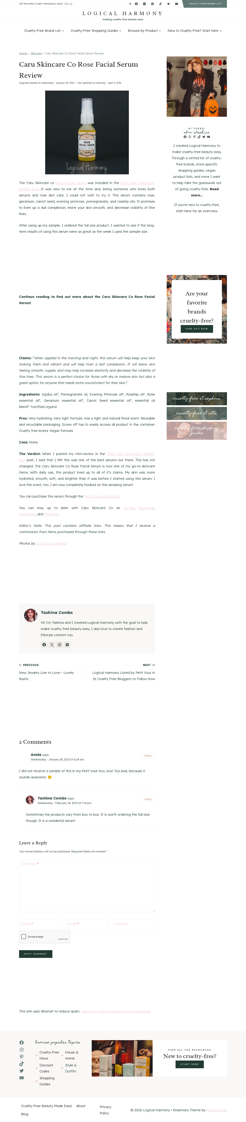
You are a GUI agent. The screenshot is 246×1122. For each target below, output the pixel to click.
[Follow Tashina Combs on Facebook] (44, 644)
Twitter (128, 508)
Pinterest (51, 514)
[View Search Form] (130, 4)
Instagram (27, 514)
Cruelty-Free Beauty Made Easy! (46, 1106)
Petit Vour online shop (101, 496)
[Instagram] (144, 4)
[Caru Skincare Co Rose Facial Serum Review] (87, 132)
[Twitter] (168, 4)
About (81, 1106)
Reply (148, 755)
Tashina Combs (51, 798)
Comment (29, 864)
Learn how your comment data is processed (115, 1011)
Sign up (68, 3)
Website (121, 924)
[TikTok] (160, 4)
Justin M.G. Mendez (51, 543)
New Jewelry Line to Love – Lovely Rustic (46, 672)
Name (27, 924)
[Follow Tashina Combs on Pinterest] (67, 644)
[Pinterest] (152, 4)
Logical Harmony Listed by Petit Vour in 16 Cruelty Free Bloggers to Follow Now (123, 672)
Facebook (146, 508)
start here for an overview (196, 211)
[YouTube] (176, 4)
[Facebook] (136, 4)
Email (73, 924)
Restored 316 (217, 1110)
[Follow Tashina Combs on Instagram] (59, 644)
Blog (24, 1114)
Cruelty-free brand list (205, 4)
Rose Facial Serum (71, 183)
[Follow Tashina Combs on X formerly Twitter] (52, 644)
